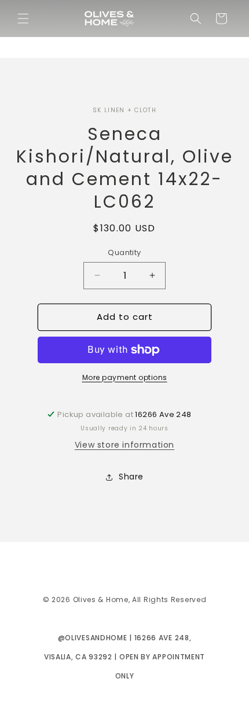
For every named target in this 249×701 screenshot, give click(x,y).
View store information (124, 445)
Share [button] (131, 476)
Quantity (124, 252)
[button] (23, 18)
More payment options (124, 377)
